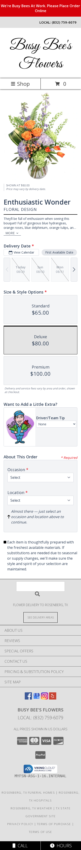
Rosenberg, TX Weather (31, 808)
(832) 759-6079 (64, 22)
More (10, 233)
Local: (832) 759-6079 (40, 718)
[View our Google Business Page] (36, 698)
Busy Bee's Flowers (40, 55)
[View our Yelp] (52, 698)
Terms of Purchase (54, 824)
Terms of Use (40, 832)
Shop (23, 83)
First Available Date (59, 252)
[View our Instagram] (44, 698)
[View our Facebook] (28, 698)
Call (22, 846)
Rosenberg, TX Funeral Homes (28, 792)
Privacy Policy (20, 824)
